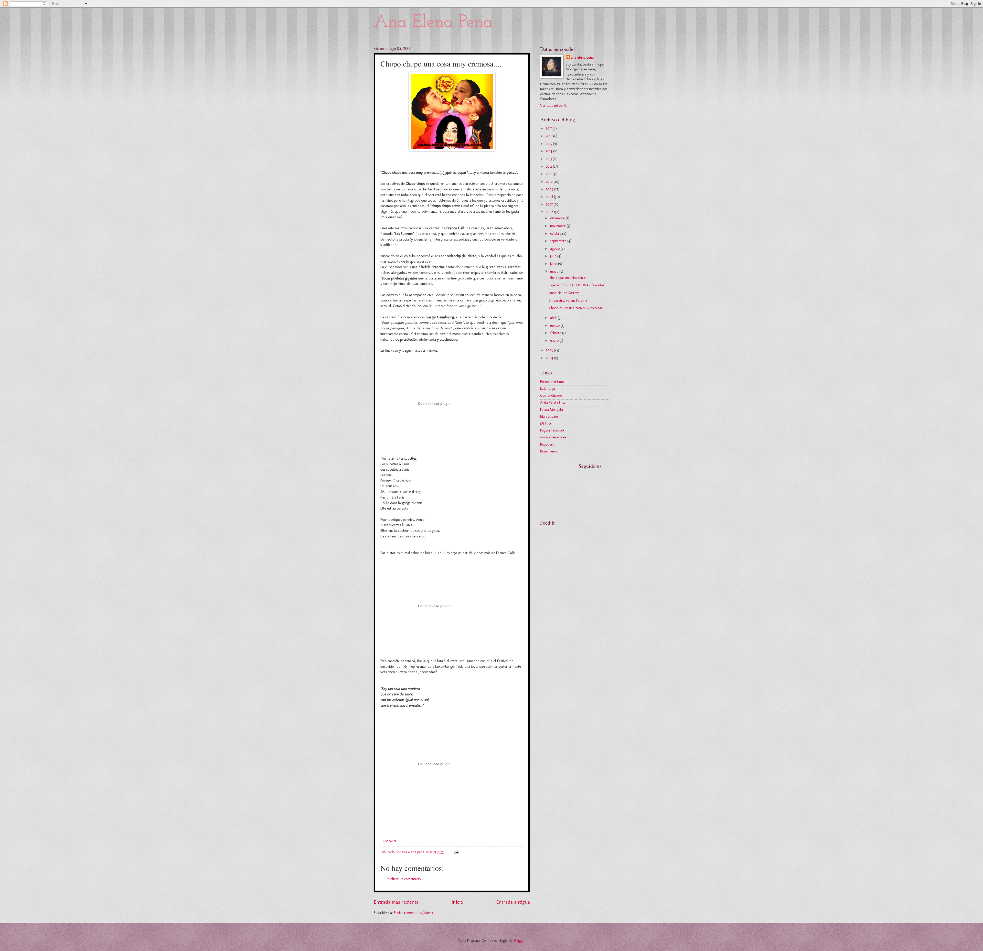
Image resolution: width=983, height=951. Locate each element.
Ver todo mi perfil (553, 105)
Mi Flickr (546, 423)
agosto (555, 248)
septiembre (558, 241)
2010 (549, 181)
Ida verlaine (549, 416)
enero (555, 340)
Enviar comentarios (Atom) (413, 913)
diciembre (558, 218)
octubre (556, 233)
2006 (550, 212)
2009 (550, 189)
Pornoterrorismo (552, 382)
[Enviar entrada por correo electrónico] (456, 852)
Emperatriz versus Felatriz (568, 300)
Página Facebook (552, 430)
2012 (549, 166)
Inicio (457, 902)
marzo (555, 325)
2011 (549, 174)
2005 (550, 350)
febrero (556, 333)
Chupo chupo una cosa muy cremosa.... (577, 308)
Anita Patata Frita (552, 402)
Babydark (547, 444)
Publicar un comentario (404, 879)
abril (554, 318)
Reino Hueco (549, 451)
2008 (550, 196)
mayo (554, 271)
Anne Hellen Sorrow (564, 293)
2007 (550, 204)
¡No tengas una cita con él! (568, 278)
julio (553, 256)
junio (554, 264)
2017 (549, 128)
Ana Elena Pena (433, 22)
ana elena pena (582, 57)
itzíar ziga (547, 388)
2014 (549, 151)
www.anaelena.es (553, 437)
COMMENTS (390, 841)
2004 (550, 358)
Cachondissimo (551, 395)
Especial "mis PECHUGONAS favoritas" (577, 285)
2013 (549, 159)
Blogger (519, 940)
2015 (549, 144)
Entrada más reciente (396, 902)
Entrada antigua (513, 902)
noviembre (558, 226)
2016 (549, 136)
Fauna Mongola (551, 409)
